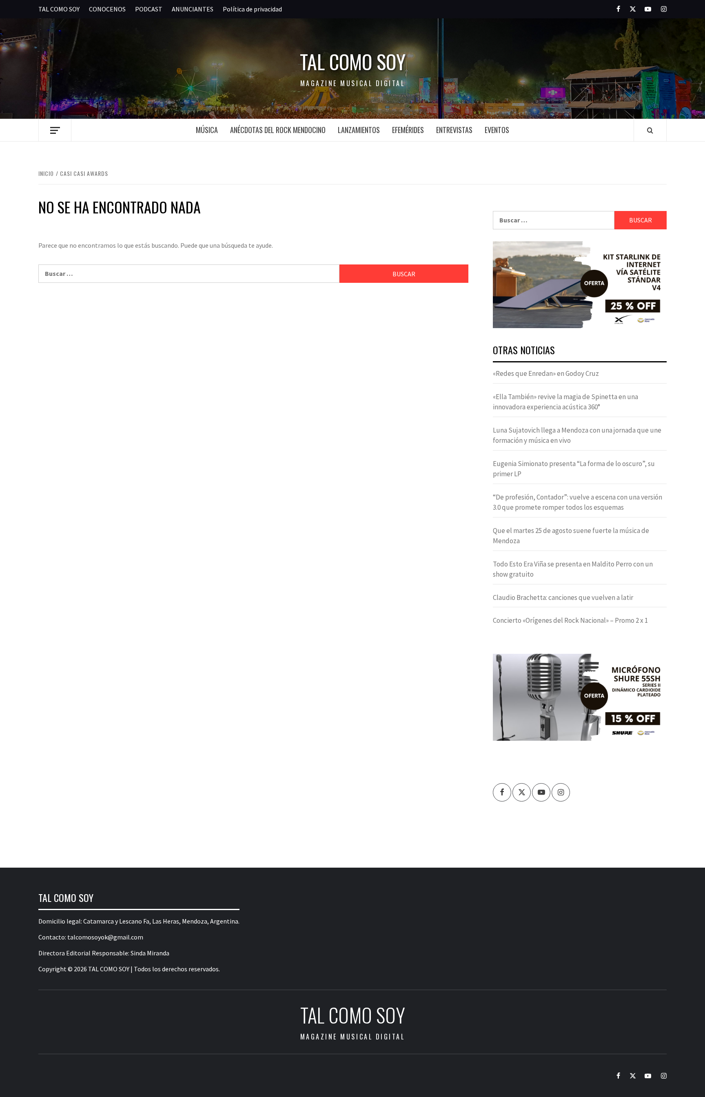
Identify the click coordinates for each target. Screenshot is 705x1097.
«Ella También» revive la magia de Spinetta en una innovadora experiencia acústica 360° (565, 402)
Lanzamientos (359, 129)
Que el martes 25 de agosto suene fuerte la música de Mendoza (571, 536)
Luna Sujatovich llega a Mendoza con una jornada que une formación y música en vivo (577, 435)
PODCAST (148, 9)
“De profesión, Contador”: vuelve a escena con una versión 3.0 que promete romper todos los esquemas (577, 502)
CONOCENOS (107, 9)
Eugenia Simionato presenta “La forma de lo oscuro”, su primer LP (574, 469)
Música (207, 129)
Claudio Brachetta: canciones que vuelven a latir (563, 597)
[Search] (650, 130)
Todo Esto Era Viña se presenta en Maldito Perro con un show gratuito (573, 569)
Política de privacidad (252, 9)
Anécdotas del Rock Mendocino (278, 129)
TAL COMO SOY (59, 9)
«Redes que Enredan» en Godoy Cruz (546, 373)
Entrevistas (454, 129)
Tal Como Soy (353, 61)
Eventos (497, 129)
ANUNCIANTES (192, 9)
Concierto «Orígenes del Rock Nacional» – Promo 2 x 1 (570, 620)
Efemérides (408, 129)
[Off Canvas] (55, 130)
